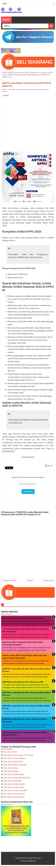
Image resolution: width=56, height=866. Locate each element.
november (40, 89)
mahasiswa (33, 89)
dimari (32, 380)
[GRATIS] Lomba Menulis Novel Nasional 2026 (22, 682)
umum (4, 91)
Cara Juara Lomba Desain (14, 784)
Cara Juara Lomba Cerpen (14, 758)
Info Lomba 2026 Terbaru (33, 858)
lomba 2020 (24, 89)
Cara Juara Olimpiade (12, 781)
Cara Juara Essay (10, 768)
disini (13, 371)
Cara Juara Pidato (10, 771)
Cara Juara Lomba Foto (13, 761)
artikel (13, 89)
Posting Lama (48, 580)
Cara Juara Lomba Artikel (13, 797)
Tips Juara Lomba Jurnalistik (15, 790)
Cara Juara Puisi (10, 752)
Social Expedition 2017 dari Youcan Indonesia (22, 618)
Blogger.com (32, 861)
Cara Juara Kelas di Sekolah (15, 765)
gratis (18, 89)
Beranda (30, 580)
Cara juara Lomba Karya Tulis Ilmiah (18, 755)
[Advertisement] (28, 121)
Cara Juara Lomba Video (13, 787)
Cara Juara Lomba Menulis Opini (16, 778)
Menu (7, 19)
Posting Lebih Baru (9, 580)
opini (47, 89)
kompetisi (50, 211)
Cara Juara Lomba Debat (13, 774)
